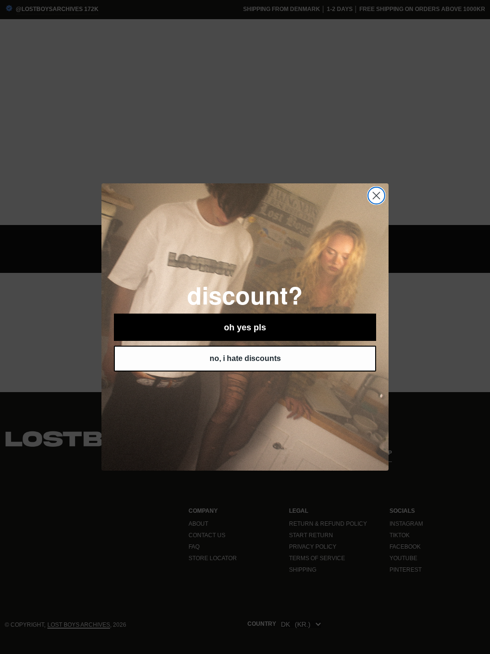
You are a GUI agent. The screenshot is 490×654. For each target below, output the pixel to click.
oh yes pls (245, 327)
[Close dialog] (376, 195)
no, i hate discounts (245, 358)
